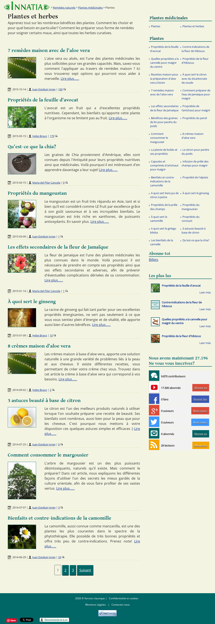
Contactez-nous (120, 604)
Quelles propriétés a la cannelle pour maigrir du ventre (164, 63)
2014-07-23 (19, 444)
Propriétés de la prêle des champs (163, 207)
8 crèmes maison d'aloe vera (39, 346)
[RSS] (154, 445)
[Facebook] (154, 398)
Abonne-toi (200, 387)
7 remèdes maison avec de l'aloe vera (49, 50)
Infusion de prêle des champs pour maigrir (195, 163)
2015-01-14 (19, 291)
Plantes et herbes (193, 26)
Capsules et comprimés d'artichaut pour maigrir (164, 165)
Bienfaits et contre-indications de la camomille (59, 518)
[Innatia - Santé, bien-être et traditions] (27, 5)
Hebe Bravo (39, 136)
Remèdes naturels (64, 7)
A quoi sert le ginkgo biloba (163, 230)
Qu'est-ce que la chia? (32, 147)
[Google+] (154, 410)
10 (51, 335)
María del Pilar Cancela (46, 182)
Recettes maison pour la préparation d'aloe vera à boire (164, 78)
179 (52, 136)
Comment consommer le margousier (48, 455)
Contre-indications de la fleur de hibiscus (195, 49)
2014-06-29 (19, 557)
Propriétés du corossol (190, 219)
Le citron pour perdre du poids (195, 152)
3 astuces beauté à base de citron (44, 400)
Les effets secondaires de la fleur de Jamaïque (58, 247)
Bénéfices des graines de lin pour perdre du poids (164, 122)
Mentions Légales (95, 604)
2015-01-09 (19, 335)
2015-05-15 (19, 136)
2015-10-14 (19, 89)
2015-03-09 (19, 236)
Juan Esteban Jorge (43, 89)
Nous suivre (200, 411)
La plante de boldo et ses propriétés (163, 152)
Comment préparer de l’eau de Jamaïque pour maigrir (196, 94)
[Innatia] (154, 375)
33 (59, 557)
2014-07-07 (19, 507)
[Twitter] (154, 421)
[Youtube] (154, 387)
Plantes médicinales (90, 7)
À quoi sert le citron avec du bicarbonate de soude (194, 78)
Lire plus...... (70, 78)
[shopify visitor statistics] (107, 612)
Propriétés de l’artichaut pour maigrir (196, 108)
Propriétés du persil (194, 118)
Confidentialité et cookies (123, 598)
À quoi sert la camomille (158, 219)
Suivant (85, 570)
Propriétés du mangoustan (37, 193)
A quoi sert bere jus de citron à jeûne (164, 195)
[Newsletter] (154, 433)
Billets (153, 259)
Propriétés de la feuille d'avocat (43, 100)
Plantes (155, 26)
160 (60, 89)
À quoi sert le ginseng (32, 302)
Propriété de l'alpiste (195, 177)
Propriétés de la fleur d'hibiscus (195, 61)
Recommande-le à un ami (56, 620)
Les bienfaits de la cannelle (161, 242)
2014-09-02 (19, 390)
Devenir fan (200, 399)
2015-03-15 (19, 182)
